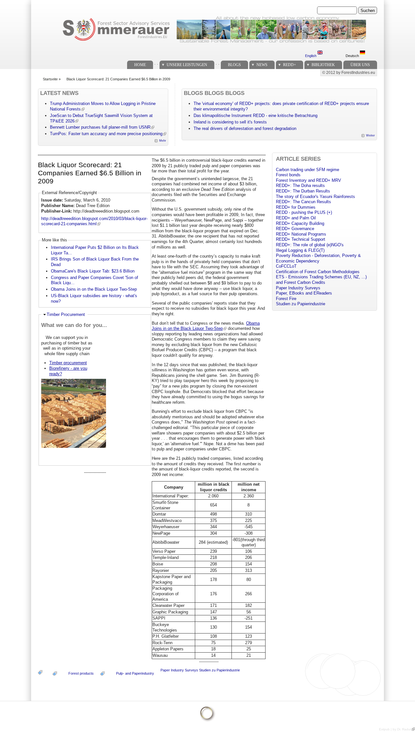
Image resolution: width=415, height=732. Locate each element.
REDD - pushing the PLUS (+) (304, 212)
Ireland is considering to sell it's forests (230, 122)
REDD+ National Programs (301, 234)
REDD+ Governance (295, 228)
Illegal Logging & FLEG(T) (300, 250)
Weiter (370, 135)
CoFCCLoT (286, 266)
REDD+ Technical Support (300, 239)
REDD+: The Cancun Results (303, 201)
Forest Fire (286, 298)
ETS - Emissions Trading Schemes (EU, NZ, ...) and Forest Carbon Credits (321, 279)
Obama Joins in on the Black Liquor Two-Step (94, 289)
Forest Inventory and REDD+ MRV (308, 180)
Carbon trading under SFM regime (307, 169)
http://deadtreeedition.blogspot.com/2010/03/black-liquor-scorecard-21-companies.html (94, 221)
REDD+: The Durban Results (303, 191)
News (261, 65)
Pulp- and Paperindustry (135, 673)
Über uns (360, 65)
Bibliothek (323, 65)
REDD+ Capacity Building (300, 223)
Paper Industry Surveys (179, 670)
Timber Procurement (66, 314)
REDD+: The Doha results (300, 185)
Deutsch (353, 56)
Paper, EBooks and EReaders (304, 293)
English (311, 56)
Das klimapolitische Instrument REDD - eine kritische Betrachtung (255, 115)
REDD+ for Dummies (295, 207)
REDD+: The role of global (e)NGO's (310, 244)
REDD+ (289, 65)
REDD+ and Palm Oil (296, 217)
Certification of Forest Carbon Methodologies (318, 271)
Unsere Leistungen (187, 65)
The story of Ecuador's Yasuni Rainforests (315, 196)
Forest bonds (288, 174)
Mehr (162, 140)
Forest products (81, 673)
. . (156, 63)
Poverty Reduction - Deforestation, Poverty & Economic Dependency (318, 258)
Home (140, 65)
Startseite (50, 79)
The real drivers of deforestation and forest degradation (245, 128)
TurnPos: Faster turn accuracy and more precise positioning (106, 133)
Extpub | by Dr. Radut (395, 729)
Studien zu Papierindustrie (219, 670)
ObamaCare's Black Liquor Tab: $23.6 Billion (93, 271)
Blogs (234, 65)
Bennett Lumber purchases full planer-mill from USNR (100, 127)
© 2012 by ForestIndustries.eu (348, 72)
